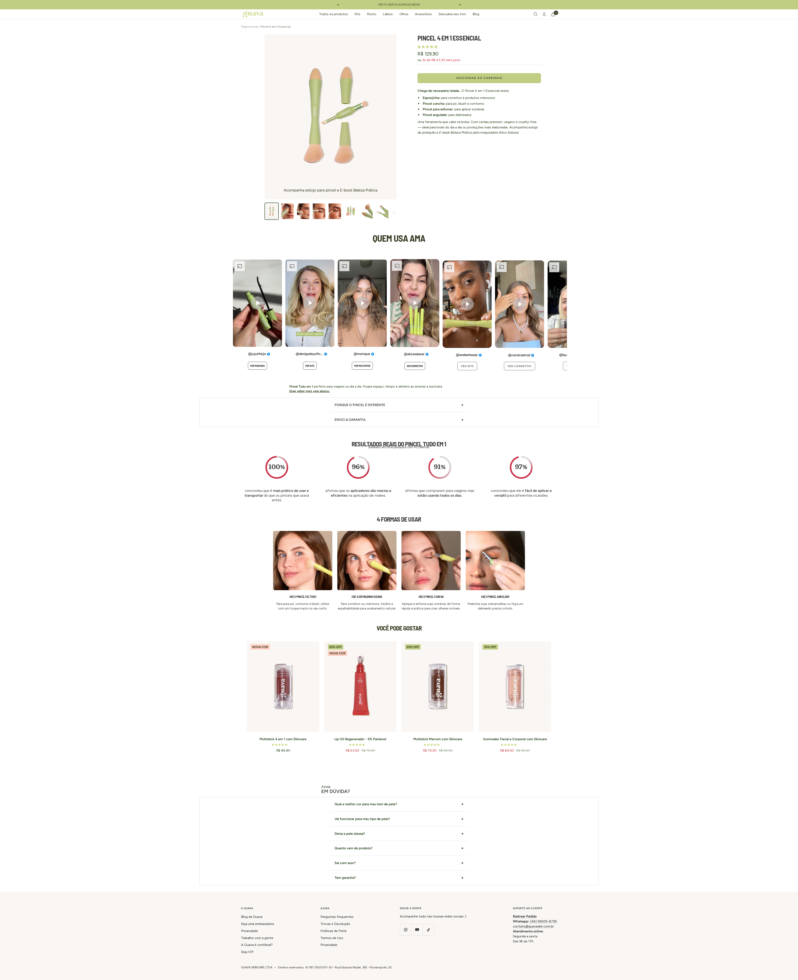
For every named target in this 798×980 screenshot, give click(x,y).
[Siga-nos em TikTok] (428, 929)
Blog (476, 14)
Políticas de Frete (333, 931)
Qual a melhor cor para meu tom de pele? (366, 804)
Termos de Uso (331, 938)
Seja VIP (247, 952)
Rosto (371, 14)
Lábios (388, 14)
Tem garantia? (345, 878)
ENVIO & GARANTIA (350, 420)
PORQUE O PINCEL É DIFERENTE (360, 405)
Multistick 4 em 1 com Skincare (283, 739)
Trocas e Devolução (335, 924)
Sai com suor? (345, 863)
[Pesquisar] (535, 14)
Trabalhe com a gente (257, 938)
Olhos (403, 14)
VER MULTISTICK (362, 365)
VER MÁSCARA (257, 365)
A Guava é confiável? (257, 945)
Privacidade (249, 931)
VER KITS (309, 365)
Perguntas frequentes (336, 917)
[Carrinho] (553, 14)
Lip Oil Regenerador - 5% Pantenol (360, 739)
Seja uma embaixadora (257, 924)
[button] (427, 47)
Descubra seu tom (452, 14)
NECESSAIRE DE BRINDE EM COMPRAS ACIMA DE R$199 (399, 4)
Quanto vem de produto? (353, 848)
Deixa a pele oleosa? (350, 834)
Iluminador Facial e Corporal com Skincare (515, 739)
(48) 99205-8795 (543, 921)
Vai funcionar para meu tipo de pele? (362, 819)
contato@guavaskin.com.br (533, 926)
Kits (357, 14)
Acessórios (423, 14)
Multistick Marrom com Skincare (437, 739)
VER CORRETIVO (415, 365)
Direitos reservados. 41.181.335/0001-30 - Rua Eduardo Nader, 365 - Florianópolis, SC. (335, 967)
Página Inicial (249, 26)
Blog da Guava (251, 917)
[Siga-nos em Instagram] (405, 929)
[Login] (544, 14)
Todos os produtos (333, 14)
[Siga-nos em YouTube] (417, 929)
